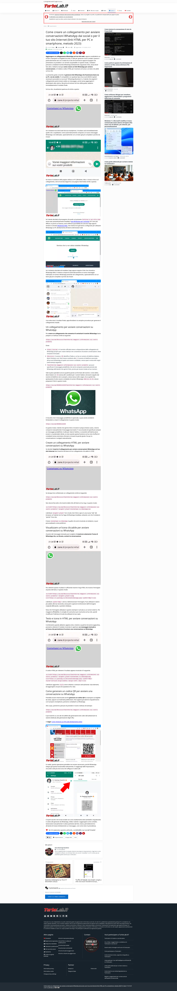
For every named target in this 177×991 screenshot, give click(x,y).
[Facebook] (57, 916)
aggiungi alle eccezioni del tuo (67, 14)
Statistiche (48, 952)
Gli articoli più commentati (65, 948)
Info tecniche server (50, 949)
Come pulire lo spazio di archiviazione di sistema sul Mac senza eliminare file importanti (118, 65)
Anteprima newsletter (51, 943)
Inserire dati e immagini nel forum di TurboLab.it (117, 947)
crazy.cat (111, 59)
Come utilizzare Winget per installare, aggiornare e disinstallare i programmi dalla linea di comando (118, 96)
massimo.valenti (113, 158)
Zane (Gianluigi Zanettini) (62, 848)
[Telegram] (54, 916)
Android (82, 10)
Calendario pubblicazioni (51, 946)
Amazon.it (70, 968)
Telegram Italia (72, 971)
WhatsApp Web (62, 226)
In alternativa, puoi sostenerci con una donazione (61, 17)
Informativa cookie (49, 971)
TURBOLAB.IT (108, 183)
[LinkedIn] (66, 916)
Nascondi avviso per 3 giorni (88, 21)
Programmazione (52, 26)
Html (75, 837)
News (104, 10)
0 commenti (109, 90)
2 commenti (118, 59)
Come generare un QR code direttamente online (67, 722)
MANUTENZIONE (109, 89)
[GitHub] (63, 916)
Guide (112, 10)
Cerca (120, 10)
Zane (53, 47)
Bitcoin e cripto (94, 10)
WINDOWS (107, 57)
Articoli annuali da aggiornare (66, 951)
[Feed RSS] (48, 916)
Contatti (128, 10)
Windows (65, 10)
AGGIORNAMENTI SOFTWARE (112, 156)
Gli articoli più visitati (63, 945)
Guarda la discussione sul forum (68, 888)
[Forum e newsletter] (45, 916)
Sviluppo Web (68, 837)
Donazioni (48, 938)
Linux (73, 10)
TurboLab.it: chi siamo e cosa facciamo (115, 938)
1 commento (118, 117)
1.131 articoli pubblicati (60, 849)
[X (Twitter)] (60, 916)
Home (48, 10)
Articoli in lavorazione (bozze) (66, 938)
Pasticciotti (94, 968)
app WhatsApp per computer (80, 221)
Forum (56, 10)
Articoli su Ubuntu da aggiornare (67, 953)
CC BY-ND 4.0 (50, 987)
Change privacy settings (50, 974)
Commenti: (60, 47)
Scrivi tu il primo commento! (56, 896)
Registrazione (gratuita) (51, 941)
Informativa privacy (49, 968)
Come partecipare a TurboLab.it (113, 951)
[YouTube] (51, 916)
